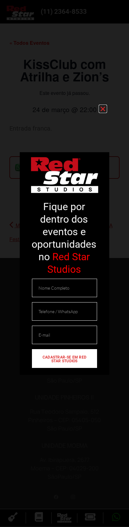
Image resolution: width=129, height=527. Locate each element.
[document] (64, 263)
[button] (103, 109)
